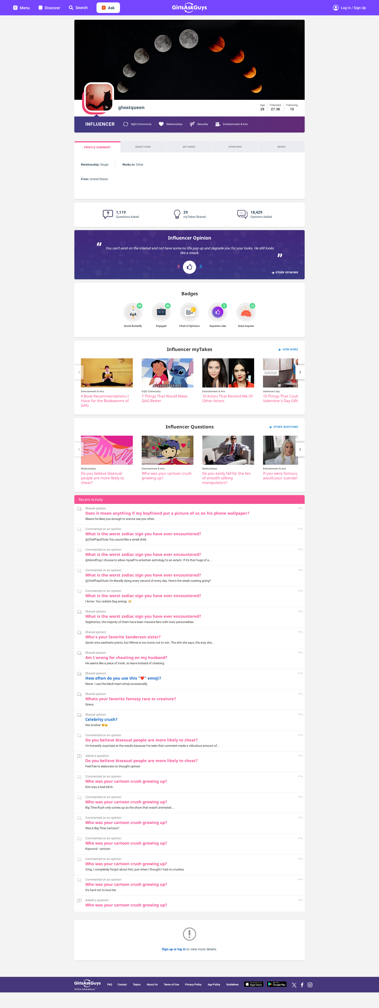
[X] (294, 985)
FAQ (109, 984)
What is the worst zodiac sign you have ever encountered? (143, 533)
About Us (152, 984)
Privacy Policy (193, 984)
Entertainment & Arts (235, 124)
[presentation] (79, 372)
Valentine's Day (271, 391)
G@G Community (141, 124)
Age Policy (214, 984)
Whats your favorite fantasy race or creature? (130, 698)
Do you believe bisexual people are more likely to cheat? (141, 740)
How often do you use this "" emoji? (123, 678)
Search (81, 7)
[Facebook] (302, 985)
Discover (52, 7)
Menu (25, 7)
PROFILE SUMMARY (97, 147)
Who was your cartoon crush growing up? (126, 781)
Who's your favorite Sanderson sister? (123, 636)
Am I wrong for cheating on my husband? (126, 657)
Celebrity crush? (101, 719)
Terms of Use (171, 984)
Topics (137, 984)
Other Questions (286, 426)
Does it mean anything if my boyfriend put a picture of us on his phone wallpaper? (167, 513)
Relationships (174, 124)
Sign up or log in (174, 949)
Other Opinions (286, 272)
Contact (122, 984)
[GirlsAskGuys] (88, 983)
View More (290, 349)
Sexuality (202, 124)
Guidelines (232, 984)
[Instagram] (310, 985)
